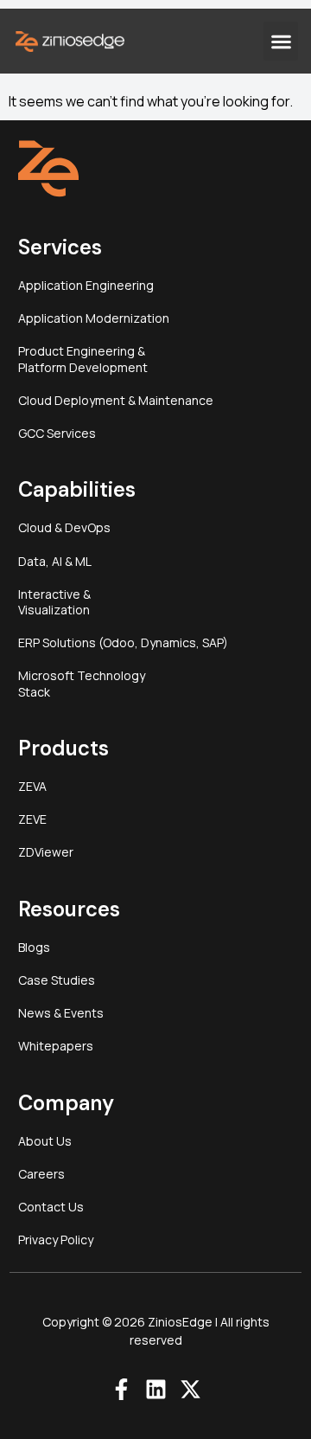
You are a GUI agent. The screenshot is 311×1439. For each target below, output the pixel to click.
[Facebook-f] (121, 1389)
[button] (280, 41)
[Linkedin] (156, 1389)
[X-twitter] (190, 1389)
